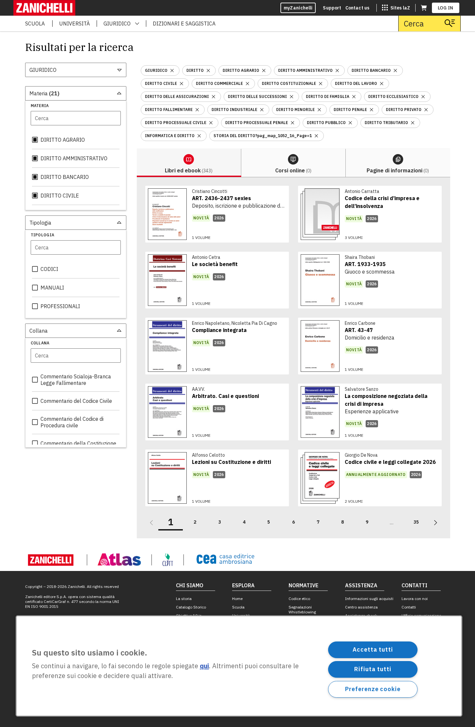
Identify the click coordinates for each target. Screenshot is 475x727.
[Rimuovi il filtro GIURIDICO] (172, 70)
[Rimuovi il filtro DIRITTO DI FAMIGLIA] (354, 96)
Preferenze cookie (372, 689)
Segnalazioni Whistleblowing (302, 609)
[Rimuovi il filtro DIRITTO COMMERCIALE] (247, 83)
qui (204, 666)
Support (332, 8)
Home (237, 598)
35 (416, 522)
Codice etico (299, 598)
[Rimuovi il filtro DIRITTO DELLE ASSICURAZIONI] (213, 96)
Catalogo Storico (191, 607)
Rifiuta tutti (372, 669)
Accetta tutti (373, 649)
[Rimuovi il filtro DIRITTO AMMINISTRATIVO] (337, 70)
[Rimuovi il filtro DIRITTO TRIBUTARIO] (412, 122)
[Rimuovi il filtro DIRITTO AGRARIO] (264, 70)
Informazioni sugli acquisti (369, 598)
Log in (445, 8)
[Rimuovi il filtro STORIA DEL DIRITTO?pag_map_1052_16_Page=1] (316, 136)
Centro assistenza (361, 607)
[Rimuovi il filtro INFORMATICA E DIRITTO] (199, 136)
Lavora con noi (415, 598)
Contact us (357, 8)
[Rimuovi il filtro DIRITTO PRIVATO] (426, 109)
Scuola (238, 607)
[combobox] (75, 70)
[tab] (189, 163)
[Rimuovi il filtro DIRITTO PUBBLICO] (350, 122)
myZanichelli (298, 8)
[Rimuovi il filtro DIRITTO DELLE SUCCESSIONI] (291, 96)
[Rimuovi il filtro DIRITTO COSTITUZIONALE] (320, 83)
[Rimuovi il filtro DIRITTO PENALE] (371, 109)
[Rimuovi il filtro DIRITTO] (208, 70)
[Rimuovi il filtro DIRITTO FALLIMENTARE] (197, 109)
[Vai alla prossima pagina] (435, 522)
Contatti (409, 607)
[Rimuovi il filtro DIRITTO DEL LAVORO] (381, 83)
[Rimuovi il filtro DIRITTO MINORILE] (319, 109)
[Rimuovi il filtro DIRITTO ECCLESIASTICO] (423, 96)
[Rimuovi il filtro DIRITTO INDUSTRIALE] (262, 109)
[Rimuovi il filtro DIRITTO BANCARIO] (395, 70)
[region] (239, 666)
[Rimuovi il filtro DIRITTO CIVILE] (181, 83)
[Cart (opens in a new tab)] (424, 8)
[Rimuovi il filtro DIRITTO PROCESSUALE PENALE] (292, 122)
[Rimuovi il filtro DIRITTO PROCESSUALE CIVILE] (211, 122)
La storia (184, 598)
